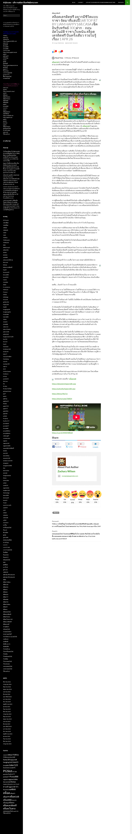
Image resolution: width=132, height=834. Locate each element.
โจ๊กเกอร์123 (6, 134)
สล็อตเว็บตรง (6, 97)
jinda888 (5, 324)
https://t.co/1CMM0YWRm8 (62, 433)
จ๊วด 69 (5, 530)
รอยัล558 (5, 572)
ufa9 (4, 510)
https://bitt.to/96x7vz (60, 394)
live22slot (5, 346)
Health (5, 307)
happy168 (6, 304)
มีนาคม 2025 (6, 724)
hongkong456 (7, 312)
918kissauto (6, 240)
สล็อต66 (5, 95)
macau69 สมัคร (7, 356)
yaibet (4, 520)
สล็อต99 (5, 607)
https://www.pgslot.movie (10, 52)
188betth (5, 230)
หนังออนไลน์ (6, 629)
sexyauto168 (6, 458)
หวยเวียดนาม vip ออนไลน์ (10, 636)
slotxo (4, 110)
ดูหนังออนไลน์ (7, 128)
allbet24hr (6, 250)
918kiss (5, 35)
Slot (4, 468)
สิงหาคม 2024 (7, 741)
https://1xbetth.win (8, 115)
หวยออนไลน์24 (7, 631)
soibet (4, 483)
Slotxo (4, 478)
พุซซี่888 (5, 565)
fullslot (5, 294)
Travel (4, 503)
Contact (80, 2)
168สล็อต (5, 225)
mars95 (5, 361)
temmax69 (6, 498)
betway (5, 265)
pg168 (5, 89)
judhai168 (6, 334)
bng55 (5, 270)
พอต (4, 562)
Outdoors (5, 374)
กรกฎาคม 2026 (7, 684)
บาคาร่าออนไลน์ (7, 73)
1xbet (4, 232)
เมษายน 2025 (7, 721)
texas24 (5, 500)
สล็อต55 (5, 589)
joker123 (5, 37)
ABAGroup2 (6, 247)
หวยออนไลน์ (6, 78)
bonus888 (6, 275)
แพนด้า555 (15, 811)
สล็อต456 (5, 587)
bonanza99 (6, 272)
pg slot (5, 121)
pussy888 (5, 47)
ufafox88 (5, 517)
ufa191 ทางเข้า (7, 505)
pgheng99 (6, 56)
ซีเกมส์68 (5, 532)
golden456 (6, 302)
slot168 (5, 473)
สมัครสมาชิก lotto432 (9, 574)
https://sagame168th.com (10, 41)
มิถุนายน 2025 (7, 716)
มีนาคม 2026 (6, 694)
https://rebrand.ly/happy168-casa (64, 384)
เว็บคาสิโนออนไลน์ (8, 651)
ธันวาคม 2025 (7, 701)
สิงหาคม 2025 (7, 711)
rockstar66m (6, 438)
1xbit (4, 235)
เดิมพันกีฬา (6, 646)
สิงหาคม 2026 (7, 682)
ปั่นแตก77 (6, 557)
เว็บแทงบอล (6, 664)
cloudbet (5, 282)
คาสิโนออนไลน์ (7, 527)
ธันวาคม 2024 (7, 731)
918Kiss (5, 237)
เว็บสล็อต (5, 659)
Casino (5, 279)
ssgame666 (6, 488)
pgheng (5, 398)
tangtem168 (6, 490)
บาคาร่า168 (6, 50)
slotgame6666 (7, 475)
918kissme (6, 242)
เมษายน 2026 (7, 692)
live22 (4, 60)
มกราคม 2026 (7, 699)
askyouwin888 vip (8, 260)
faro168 (12, 757)
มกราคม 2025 (7, 729)
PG (4, 384)
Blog (73, 2)
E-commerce (6, 287)
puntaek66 (6, 423)
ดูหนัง (4, 61)
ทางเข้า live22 (15, 784)
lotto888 (11, 767)
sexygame (5, 463)
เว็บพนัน (5, 654)
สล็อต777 (5, 597)
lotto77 (5, 354)
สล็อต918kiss (6, 604)
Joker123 (5, 327)
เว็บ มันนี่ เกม (6, 649)
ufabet (5, 512)
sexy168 (5, 453)
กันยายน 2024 (7, 739)
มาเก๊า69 (5, 567)
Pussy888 (5, 428)
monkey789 (6, 364)
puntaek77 (6, 426)
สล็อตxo (5, 609)
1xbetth (5, 755)
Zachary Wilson (72, 43)
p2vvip (5, 376)
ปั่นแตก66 (6, 71)
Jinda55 (5, 322)
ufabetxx (5, 515)
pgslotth (5, 413)
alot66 (5, 252)
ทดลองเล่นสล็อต (7, 540)
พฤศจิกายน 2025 (7, 704)
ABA (4, 245)
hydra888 (5, 317)
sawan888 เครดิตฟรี (8, 448)
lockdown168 (7, 349)
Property (5, 418)
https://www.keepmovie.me (10, 65)
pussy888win (6, 433)
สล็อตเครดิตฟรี (56, 13)
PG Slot (5, 386)
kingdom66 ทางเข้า (8, 336)
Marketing (6, 359)
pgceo (4, 396)
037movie (6, 220)
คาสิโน (5, 525)
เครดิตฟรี (5, 641)
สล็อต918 (5, 602)
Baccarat (5, 262)
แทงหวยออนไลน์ (7, 669)
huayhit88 (6, 314)
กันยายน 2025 (7, 709)
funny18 (5, 299)
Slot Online (6, 470)
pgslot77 (5, 69)
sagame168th (6, 446)
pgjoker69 (6, 401)
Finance (5, 292)
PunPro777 (6, 421)
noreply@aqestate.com (70, 476)
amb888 (5, 257)
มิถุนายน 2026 (7, 687)
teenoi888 (6, 495)
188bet (5, 227)
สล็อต (4, 579)
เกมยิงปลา (6, 639)
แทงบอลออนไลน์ (7, 666)
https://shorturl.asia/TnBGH (62, 399)
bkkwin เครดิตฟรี (7, 267)
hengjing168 (6, 309)
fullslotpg (5, 58)
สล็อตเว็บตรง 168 (7, 619)
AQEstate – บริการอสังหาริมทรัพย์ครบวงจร (20, 2)
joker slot (5, 132)
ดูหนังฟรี (5, 45)
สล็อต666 (5, 594)
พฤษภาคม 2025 (7, 719)
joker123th (6, 332)
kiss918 (5, 123)
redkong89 (6, 436)
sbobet (5, 450)
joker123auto (7, 329)
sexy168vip (6, 455)
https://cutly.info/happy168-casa (63, 389)
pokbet (5, 416)
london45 (5, 351)
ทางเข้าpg (6, 542)
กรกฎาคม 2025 (7, 714)
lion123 (5, 341)
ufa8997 (5, 507)
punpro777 (6, 74)
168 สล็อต (5, 222)
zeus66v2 (5, 522)
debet (4, 284)
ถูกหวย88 (5, 537)
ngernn (5, 366)
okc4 (4, 369)
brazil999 (5, 277)
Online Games (7, 371)
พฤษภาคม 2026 (7, 689)
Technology (6, 493)
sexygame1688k (7, 465)
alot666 (5, 255)
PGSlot (5, 403)
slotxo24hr (6, 480)
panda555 (6, 379)
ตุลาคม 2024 (6, 736)
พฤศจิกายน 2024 (7, 734)
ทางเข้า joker (6, 130)
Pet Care (5, 381)
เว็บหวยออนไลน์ (7, 661)
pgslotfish (5, 411)
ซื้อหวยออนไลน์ (7, 76)
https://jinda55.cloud (8, 91)
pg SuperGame (7, 391)
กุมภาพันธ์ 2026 (7, 696)
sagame (5, 441)
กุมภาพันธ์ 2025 (7, 726)
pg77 (4, 393)
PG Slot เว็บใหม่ (7, 389)
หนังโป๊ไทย (6, 113)
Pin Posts (121, 2)
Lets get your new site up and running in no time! (100, 2)
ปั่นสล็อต (5, 552)
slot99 (4, 93)
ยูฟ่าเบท (5, 569)
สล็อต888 (5, 100)
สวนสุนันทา (6, 626)
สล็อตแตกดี (6, 624)
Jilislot (4, 319)
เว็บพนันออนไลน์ (7, 656)
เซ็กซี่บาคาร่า (6, 644)
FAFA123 (5, 289)
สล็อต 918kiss (6, 582)
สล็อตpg (5, 803)
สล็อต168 (55, 62)
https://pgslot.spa (7, 117)
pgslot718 (6, 406)
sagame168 (6, 443)
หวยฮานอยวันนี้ (7, 634)
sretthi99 (5, 485)
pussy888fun (6, 431)
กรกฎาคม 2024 (7, 744)
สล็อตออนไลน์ (7, 612)
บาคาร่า (5, 108)
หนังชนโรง (6, 39)
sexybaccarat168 (7, 460)
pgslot (4, 54)
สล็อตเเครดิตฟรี (7, 622)
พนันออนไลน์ (6, 560)
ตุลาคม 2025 (6, 706)
